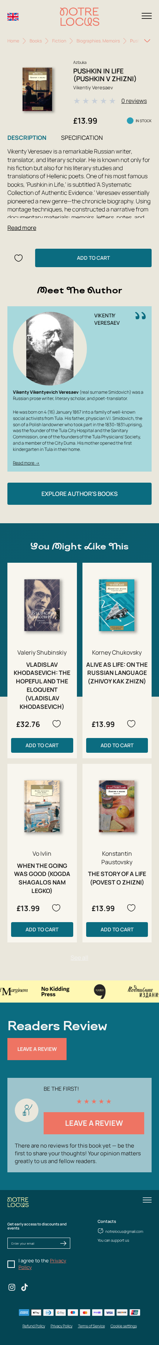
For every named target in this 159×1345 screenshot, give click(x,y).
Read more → (26, 463)
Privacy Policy (61, 1325)
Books (36, 41)
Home (13, 41)
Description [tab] (26, 138)
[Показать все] (147, 41)
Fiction (59, 41)
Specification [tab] (82, 138)
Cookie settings (124, 1325)
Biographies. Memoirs (98, 41)
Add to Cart (93, 257)
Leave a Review (37, 1048)
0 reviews (134, 101)
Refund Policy (34, 1325)
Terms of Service (91, 1325)
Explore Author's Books (79, 494)
